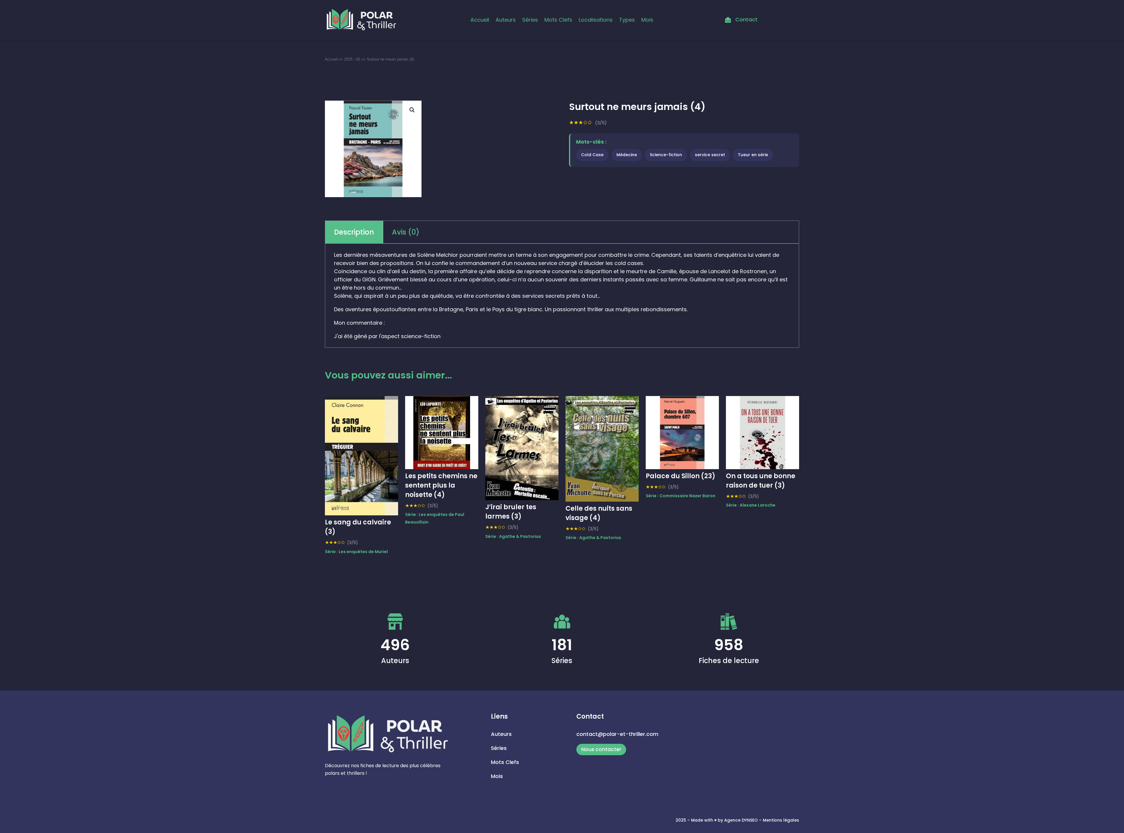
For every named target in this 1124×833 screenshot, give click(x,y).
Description (354, 232)
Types (627, 19)
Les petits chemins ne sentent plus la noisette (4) (441, 485)
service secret (710, 155)
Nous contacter (601, 749)
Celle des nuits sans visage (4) (599, 513)
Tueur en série (753, 155)
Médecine (626, 155)
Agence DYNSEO (741, 820)
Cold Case (592, 155)
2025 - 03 (352, 59)
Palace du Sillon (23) (680, 476)
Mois (647, 19)
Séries (530, 19)
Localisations (596, 19)
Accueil (479, 19)
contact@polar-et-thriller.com (617, 734)
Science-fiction (666, 155)
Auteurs (506, 19)
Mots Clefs (558, 19)
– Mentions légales (779, 820)
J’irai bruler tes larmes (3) (510, 511)
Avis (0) (405, 232)
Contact (746, 19)
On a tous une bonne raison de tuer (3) (760, 480)
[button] (412, 110)
